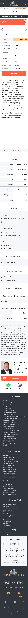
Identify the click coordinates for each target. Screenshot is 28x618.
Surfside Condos (8, 446)
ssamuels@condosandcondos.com (14, 587)
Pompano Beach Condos (10, 438)
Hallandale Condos (8, 426)
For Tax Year (10, 318)
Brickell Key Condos (9, 410)
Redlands (15, 8)
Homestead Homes (6, 8)
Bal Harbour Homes (8, 457)
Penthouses (6, 512)
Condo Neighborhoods (9, 504)
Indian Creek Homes (9, 481)
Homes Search (7, 518)
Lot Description (9, 190)
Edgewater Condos (8, 420)
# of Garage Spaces (8, 195)
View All (5, 455)
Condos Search (7, 506)
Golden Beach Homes (9, 471)
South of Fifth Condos (9, 442)
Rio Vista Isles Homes (9, 490)
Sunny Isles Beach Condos (11, 444)
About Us (5, 523)
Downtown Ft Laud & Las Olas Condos (14, 416)
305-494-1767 (19, 372)
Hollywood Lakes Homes (10, 479)
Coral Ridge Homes (8, 467)
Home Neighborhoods (9, 516)
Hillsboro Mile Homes (9, 477)
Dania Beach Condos (9, 414)
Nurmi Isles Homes (8, 487)
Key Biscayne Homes (9, 483)
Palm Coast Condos (9, 436)
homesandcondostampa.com (14, 563)
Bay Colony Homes (8, 459)
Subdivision (10, 174)
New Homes (6, 520)
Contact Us (14, 74)
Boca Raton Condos (8, 407)
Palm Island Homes (8, 488)
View (11, 179)
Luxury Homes (7, 521)
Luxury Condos (7, 510)
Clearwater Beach (11, 551)
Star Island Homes (8, 492)
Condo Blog (6, 514)
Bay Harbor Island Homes (10, 461)
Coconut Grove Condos (10, 412)
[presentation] (2, 29)
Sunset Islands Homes (9, 494)
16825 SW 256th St (21, 8)
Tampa (12, 549)
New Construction (8, 401)
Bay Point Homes (8, 463)
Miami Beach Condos (9, 432)
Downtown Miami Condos (10, 418)
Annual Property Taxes (6, 313)
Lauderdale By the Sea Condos (12, 430)
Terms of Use (7, 608)
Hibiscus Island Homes (10, 475)
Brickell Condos (7, 408)
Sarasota (19, 551)
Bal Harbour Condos (9, 405)
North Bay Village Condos (10, 434)
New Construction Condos (10, 508)
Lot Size (10, 184)
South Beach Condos (9, 440)
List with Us (6, 525)
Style (11, 169)
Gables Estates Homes (9, 469)
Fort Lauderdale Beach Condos (12, 424)
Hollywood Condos (8, 428)
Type (11, 164)
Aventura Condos (8, 403)
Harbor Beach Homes (9, 473)
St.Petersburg (20, 549)
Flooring (11, 200)
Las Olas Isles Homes (9, 485)
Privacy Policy (20, 608)
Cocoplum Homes (8, 465)
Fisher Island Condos (9, 422)
